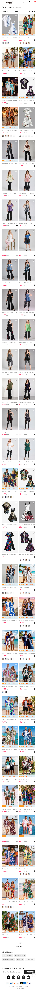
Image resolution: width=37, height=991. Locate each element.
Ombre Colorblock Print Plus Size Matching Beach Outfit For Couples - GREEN (10, 779)
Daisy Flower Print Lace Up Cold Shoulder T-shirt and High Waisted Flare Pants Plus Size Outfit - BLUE (10, 283)
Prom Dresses (7, 955)
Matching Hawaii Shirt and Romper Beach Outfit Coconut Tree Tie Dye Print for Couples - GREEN (27, 37)
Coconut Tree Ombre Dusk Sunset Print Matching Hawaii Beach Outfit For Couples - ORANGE (10, 130)
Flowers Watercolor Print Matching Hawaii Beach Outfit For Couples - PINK (27, 839)
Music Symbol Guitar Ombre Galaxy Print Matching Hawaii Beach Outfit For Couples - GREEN (27, 809)
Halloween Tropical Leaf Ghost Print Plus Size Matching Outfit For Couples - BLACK (27, 554)
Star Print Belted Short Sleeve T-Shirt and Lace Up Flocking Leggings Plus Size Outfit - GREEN (27, 462)
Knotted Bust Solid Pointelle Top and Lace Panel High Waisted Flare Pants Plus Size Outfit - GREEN (27, 342)
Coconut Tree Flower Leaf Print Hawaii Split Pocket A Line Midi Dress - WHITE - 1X (27, 130)
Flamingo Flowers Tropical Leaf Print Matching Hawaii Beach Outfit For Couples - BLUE (10, 868)
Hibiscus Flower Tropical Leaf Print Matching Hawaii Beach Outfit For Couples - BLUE (10, 620)
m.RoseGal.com (10, 2)
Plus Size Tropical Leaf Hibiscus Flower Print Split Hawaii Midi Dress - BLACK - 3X (10, 554)
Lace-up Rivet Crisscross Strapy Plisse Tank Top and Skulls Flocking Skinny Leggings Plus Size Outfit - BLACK (10, 432)
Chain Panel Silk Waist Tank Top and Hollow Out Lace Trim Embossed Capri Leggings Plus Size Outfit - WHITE (10, 253)
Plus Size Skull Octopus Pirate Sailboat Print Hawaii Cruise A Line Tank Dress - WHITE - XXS (27, 524)
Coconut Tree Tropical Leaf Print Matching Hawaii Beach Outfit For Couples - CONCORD (10, 719)
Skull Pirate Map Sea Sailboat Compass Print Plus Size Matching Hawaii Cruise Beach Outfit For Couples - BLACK (10, 524)
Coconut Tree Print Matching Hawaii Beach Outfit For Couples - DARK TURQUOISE (10, 809)
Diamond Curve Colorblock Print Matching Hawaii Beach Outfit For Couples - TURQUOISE (27, 686)
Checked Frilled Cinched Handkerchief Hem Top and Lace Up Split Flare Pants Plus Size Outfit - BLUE (27, 283)
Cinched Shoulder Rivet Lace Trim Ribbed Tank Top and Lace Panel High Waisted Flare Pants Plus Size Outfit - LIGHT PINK (27, 193)
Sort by (15, 12)
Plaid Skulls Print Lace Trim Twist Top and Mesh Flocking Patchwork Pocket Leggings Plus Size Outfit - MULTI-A (27, 312)
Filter (31, 12)
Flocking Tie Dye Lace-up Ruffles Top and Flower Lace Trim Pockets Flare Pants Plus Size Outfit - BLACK (10, 312)
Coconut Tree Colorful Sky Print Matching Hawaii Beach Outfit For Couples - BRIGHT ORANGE (10, 902)
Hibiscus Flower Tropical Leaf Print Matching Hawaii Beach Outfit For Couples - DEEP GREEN (10, 935)
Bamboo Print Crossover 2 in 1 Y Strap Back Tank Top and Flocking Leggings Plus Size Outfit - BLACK (27, 432)
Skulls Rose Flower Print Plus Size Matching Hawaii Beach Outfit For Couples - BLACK (27, 100)
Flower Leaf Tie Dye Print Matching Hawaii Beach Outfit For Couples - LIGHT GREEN (10, 749)
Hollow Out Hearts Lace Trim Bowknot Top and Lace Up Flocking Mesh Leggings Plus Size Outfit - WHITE (10, 462)
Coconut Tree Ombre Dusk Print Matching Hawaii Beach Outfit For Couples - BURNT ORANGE (27, 719)
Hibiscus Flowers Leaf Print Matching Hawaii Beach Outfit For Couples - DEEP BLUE (10, 587)
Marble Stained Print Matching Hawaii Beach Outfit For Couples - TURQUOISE (10, 100)
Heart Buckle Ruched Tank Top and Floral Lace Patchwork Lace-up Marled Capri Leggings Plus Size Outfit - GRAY (10, 372)
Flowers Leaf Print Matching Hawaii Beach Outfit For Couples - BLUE (27, 749)
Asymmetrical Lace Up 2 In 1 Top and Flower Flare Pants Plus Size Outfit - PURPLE (27, 402)
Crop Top (20, 959)
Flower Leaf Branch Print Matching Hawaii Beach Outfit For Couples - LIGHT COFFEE (10, 71)
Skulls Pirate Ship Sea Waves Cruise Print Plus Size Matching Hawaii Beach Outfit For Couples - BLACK (27, 491)
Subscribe (30, 972)
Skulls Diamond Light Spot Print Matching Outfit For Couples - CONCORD (27, 935)
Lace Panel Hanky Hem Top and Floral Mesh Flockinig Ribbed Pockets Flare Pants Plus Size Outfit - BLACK (10, 342)
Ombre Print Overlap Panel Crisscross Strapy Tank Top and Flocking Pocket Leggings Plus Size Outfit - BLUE (27, 223)
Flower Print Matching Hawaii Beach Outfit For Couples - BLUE (27, 71)
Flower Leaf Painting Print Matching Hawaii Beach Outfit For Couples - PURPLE (10, 686)
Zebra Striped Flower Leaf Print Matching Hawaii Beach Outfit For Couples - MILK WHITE (27, 779)
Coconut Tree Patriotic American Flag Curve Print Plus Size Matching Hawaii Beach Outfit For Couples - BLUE (10, 653)
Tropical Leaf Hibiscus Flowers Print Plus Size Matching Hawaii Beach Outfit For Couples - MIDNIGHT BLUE (27, 653)
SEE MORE (18, 946)
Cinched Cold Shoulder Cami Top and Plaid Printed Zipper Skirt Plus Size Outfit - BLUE (27, 253)
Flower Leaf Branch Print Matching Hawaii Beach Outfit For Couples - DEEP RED (10, 839)
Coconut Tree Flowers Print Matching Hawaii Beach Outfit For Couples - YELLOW (27, 868)
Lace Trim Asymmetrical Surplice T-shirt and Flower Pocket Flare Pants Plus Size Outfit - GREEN (10, 402)
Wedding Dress (20, 955)
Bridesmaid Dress (8, 959)
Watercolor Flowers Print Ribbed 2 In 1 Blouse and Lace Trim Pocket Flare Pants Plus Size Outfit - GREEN (10, 193)
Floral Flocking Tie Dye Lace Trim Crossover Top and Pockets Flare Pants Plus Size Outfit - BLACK (10, 163)
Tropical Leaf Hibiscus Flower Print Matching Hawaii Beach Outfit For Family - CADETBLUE (10, 491)
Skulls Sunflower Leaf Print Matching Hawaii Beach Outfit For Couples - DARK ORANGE (27, 620)
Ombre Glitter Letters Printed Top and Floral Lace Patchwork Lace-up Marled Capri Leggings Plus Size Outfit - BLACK (27, 372)
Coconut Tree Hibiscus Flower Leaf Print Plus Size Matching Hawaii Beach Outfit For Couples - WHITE (27, 587)
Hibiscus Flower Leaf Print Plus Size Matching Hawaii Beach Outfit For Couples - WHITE (10, 37)
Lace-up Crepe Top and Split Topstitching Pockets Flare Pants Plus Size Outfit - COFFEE (27, 163)
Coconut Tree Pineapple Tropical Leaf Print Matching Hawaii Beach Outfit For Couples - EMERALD (27, 902)
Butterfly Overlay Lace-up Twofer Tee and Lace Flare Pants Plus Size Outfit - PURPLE (10, 223)
